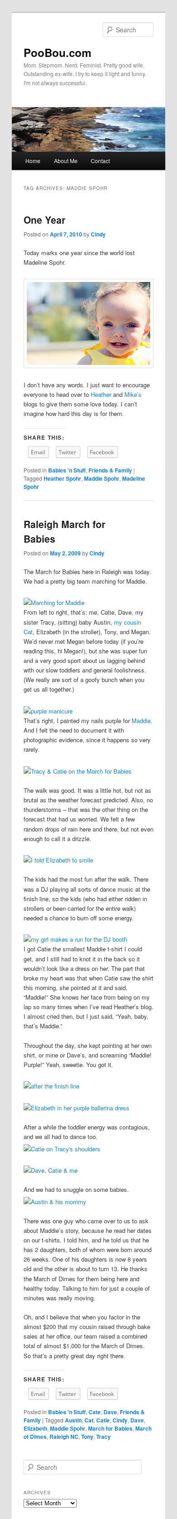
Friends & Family (110, 470)
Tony (87, 1436)
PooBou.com (57, 52)
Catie (103, 1420)
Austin (73, 1420)
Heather (101, 394)
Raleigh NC (64, 1436)
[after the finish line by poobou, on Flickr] (51, 1086)
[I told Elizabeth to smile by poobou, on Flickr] (58, 860)
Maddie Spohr (101, 478)
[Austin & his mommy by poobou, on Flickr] (55, 1201)
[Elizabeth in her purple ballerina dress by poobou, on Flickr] (76, 1107)
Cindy (98, 234)
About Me (66, 160)
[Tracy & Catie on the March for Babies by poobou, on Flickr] (78, 771)
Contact (100, 160)
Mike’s (133, 394)
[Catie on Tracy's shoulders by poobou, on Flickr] (62, 1148)
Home (32, 160)
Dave (110, 1412)
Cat (88, 1420)
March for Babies (110, 1428)
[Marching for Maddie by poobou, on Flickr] (54, 602)
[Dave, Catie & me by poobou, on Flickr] (51, 1170)
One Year (44, 219)
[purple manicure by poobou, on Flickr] (48, 711)
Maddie (141, 720)
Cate (94, 1412)
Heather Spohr (62, 478)
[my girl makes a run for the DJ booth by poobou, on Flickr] (75, 939)
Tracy (103, 1436)
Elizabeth (35, 1428)
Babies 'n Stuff (67, 470)
